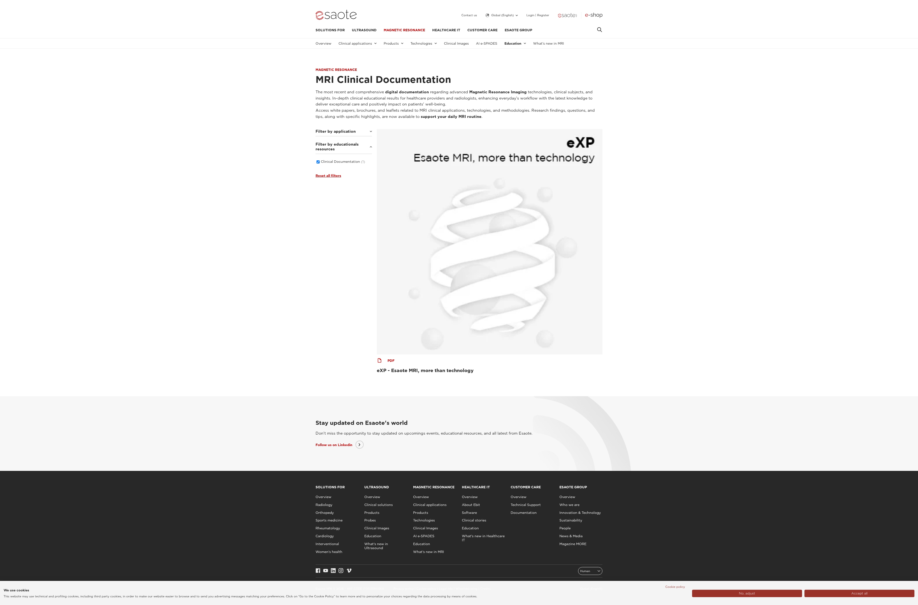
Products (371, 513)
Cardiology (325, 536)
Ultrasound (364, 30)
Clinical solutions (378, 505)
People (565, 528)
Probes (370, 520)
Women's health (329, 552)
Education (372, 536)
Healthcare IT (446, 30)
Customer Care (482, 30)
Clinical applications (430, 505)
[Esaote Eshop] (593, 15)
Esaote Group (518, 30)
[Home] (336, 15)
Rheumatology (328, 528)
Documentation (524, 513)
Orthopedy (325, 513)
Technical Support (526, 505)
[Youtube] (325, 571)
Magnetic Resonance (404, 30)
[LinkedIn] (333, 571)
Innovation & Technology (580, 513)
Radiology (324, 505)
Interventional (327, 544)
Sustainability (570, 520)
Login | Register (537, 15)
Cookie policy (675, 587)
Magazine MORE (572, 544)
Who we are (569, 505)
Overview (323, 43)
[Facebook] (318, 571)
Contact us (469, 15)
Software (469, 513)
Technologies (424, 520)
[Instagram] (341, 571)
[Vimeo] (349, 571)
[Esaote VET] (567, 15)
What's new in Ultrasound (376, 546)
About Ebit (471, 505)
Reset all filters (328, 176)
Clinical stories (474, 520)
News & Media (571, 536)
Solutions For (330, 30)
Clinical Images (456, 43)
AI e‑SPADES (486, 43)
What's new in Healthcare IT (483, 538)
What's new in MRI (548, 43)
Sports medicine (329, 520)
